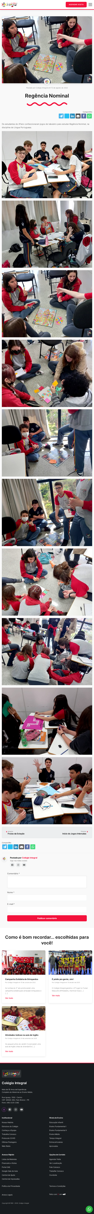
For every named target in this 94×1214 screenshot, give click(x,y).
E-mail (11, 904)
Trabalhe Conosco (9, 1134)
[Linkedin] (72, 116)
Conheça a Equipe (9, 1130)
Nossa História (7, 1122)
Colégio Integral (29, 858)
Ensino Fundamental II (58, 1130)
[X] (10, 846)
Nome (10, 892)
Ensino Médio (54, 1134)
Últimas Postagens (9, 1142)
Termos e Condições (57, 1186)
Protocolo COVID (8, 1138)
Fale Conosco (54, 1167)
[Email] (78, 116)
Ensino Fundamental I (57, 1126)
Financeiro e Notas (9, 1163)
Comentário (13, 873)
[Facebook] (83, 116)
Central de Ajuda (8, 1175)
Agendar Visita (76, 4)
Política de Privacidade (11, 1186)
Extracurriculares (56, 1142)
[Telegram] (4, 846)
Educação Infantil (56, 1122)
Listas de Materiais (9, 1159)
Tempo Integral (55, 1138)
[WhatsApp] (89, 116)
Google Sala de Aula (10, 1171)
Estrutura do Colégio (10, 1126)
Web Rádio (6, 1146)
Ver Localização (55, 1163)
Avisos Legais (7, 1195)
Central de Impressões (11, 1179)
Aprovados (53, 1146)
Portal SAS (6, 1167)
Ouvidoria (53, 1175)
